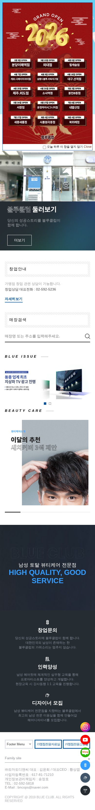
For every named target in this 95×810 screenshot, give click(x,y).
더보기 (19, 240)
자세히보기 (14, 299)
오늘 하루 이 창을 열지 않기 (65, 146)
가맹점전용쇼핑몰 (76, 744)
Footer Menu (16, 744)
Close (88, 146)
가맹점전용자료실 (48, 744)
